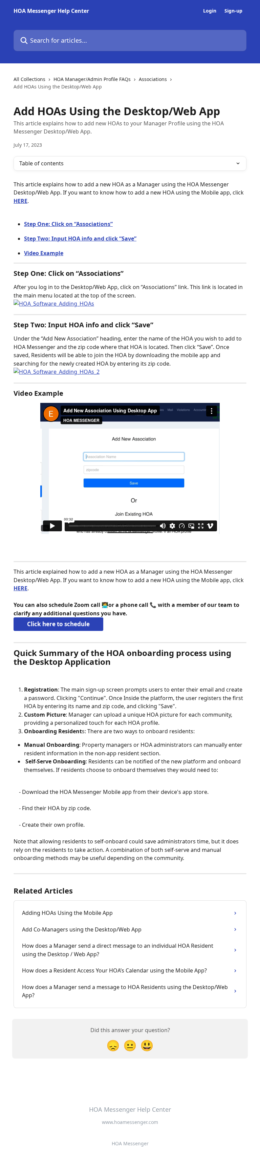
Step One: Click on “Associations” (68, 224)
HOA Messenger (130, 1143)
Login (209, 10)
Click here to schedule (58, 624)
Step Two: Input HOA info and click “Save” (80, 238)
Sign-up (233, 10)
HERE (20, 201)
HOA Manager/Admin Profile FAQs (92, 79)
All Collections (29, 79)
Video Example (43, 253)
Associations (153, 79)
